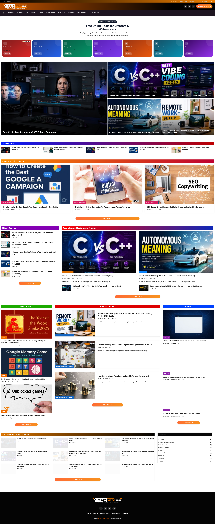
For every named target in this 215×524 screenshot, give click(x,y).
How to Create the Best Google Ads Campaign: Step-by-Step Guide (30, 207)
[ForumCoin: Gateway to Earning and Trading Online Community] (176, 150)
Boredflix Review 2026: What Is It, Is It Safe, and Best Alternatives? (25, 148)
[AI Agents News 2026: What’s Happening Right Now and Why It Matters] (60, 469)
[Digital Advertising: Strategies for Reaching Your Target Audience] (107, 184)
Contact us (116, 514)
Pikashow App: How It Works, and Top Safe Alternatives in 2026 (112, 148)
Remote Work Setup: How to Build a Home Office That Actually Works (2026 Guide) (185, 131)
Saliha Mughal (66, 278)
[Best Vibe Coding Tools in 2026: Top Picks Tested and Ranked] (187, 80)
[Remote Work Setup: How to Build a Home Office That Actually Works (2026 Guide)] (187, 117)
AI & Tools (10, 13)
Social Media (162, 455)
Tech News (61, 13)
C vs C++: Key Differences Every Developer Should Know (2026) (191, 1)
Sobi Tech (7, 209)
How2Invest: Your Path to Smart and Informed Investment (123, 376)
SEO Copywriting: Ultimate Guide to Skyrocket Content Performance (175, 207)
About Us (125, 514)
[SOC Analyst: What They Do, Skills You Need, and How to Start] (66, 288)
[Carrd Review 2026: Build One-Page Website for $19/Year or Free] (188, 360)
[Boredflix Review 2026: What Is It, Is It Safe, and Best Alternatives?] (5, 150)
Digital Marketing (7, 202)
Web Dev (188, 306)
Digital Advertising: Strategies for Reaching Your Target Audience (102, 207)
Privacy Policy (105, 514)
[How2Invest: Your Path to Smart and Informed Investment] (75, 385)
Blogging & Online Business (77, 13)
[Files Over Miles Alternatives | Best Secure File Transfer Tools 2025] (133, 150)
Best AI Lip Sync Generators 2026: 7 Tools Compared (30, 132)
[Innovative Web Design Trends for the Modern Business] (188, 397)
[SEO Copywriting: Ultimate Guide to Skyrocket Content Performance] (179, 184)
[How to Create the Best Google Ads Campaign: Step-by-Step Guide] (35, 184)
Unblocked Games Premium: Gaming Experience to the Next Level (23, 415)
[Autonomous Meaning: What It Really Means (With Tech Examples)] (134, 117)
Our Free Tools (95, 13)
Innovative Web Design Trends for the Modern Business (181, 414)
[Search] (211, 1)
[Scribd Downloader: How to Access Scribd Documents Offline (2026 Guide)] (48, 150)
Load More (106, 218)
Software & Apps (22, 13)
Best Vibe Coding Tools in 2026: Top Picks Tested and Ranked (184, 95)
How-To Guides (50, 13)
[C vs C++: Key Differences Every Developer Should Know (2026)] (134, 80)
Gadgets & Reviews (37, 13)
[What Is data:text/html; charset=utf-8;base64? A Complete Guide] (188, 324)
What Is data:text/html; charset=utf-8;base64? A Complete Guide (184, 341)
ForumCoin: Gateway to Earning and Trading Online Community (195, 148)
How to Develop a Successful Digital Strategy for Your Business (125, 345)
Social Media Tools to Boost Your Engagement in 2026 (137, 464)
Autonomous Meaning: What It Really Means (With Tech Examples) (134, 132)
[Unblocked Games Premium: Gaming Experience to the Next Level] (26, 398)
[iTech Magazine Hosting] (15, 6)
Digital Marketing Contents (13, 161)
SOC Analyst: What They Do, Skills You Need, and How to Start (97, 286)
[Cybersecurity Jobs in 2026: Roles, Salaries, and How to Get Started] (143, 288)
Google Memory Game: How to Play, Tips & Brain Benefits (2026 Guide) (24, 379)
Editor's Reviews (9, 228)
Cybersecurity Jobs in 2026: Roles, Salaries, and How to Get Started (176, 286)
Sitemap (95, 514)
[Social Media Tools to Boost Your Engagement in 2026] (112, 469)
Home (89, 514)
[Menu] (3, 12)
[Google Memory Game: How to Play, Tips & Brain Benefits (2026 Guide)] (26, 362)
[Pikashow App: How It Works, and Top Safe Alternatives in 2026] (90, 150)
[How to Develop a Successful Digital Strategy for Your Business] (75, 354)
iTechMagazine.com (103, 518)
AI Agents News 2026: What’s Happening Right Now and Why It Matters (85, 465)
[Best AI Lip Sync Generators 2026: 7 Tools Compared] (54, 98)
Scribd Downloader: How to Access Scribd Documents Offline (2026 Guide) (68, 148)
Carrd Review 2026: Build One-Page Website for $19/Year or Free (184, 377)
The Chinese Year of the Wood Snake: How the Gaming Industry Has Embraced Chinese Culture (23, 342)
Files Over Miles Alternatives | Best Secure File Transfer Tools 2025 (154, 148)
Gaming (4, 337)
